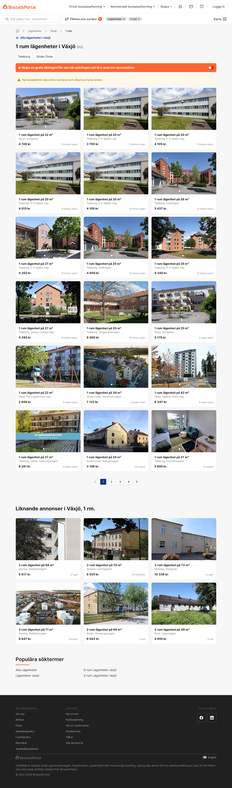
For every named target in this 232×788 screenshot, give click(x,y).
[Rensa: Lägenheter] (124, 19)
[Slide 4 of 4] (51, 255)
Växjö (53, 30)
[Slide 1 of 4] (45, 255)
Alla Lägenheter (26, 670)
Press (19, 725)
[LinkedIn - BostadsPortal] (211, 717)
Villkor (69, 737)
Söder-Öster (44, 56)
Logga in (219, 6)
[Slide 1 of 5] (180, 191)
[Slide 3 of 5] (184, 191)
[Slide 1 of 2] (183, 255)
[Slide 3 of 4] (49, 255)
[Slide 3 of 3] (50, 127)
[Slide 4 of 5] (186, 191)
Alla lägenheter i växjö (35, 37)
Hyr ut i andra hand (77, 725)
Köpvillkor (21, 742)
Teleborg (24, 56)
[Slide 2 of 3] (48, 127)
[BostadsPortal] (19, 7)
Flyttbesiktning (74, 719)
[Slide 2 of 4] (47, 255)
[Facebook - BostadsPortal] (201, 717)
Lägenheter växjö (27, 675)
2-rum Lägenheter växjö (100, 675)
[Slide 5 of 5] (188, 191)
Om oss (20, 713)
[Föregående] (95, 482)
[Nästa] (137, 482)
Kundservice (73, 731)
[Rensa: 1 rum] (139, 19)
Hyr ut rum (72, 713)
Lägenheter (35, 30)
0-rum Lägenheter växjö (100, 670)
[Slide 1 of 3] (46, 127)
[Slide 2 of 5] (182, 191)
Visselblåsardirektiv (27, 748)
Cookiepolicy (23, 737)
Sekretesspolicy (25, 731)
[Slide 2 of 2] (185, 255)
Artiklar (20, 719)
